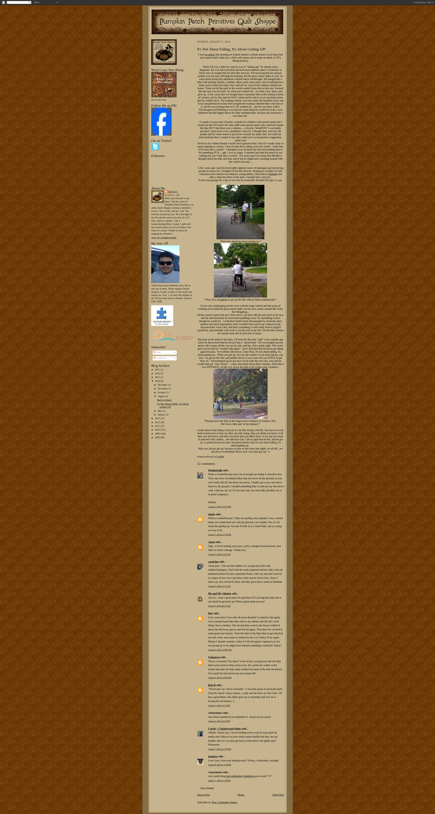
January (162, 414)
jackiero (213, 756)
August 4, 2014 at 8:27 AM (219, 606)
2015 (157, 377)
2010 (157, 430)
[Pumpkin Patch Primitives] (161, 135)
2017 (157, 369)
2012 (157, 422)
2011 (157, 426)
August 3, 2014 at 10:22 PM (219, 507)
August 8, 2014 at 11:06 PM (219, 765)
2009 (157, 433)
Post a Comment (207, 788)
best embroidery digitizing (240, 776)
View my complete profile (163, 237)
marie (211, 514)
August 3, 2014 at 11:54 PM (219, 535)
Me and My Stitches (219, 593)
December (163, 385)
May (160, 411)
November (163, 388)
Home (241, 794)
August (161, 396)
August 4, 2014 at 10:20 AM (219, 678)
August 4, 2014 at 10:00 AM (219, 650)
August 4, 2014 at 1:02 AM (219, 554)
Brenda (173, 192)
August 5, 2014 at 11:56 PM (219, 749)
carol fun (213, 561)
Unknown (214, 657)
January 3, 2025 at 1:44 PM (219, 781)
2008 (157, 437)
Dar (210, 613)
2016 (157, 373)
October (162, 392)
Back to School (164, 400)
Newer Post (203, 794)
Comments (160, 358)
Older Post (278, 794)
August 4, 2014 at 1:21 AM (219, 586)
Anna (211, 542)
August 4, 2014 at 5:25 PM (219, 706)
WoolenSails (215, 470)
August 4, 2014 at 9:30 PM (219, 721)
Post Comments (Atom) (224, 802)
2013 (157, 418)
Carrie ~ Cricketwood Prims (224, 728)
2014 (157, 381)
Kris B (212, 685)
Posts (158, 352)
